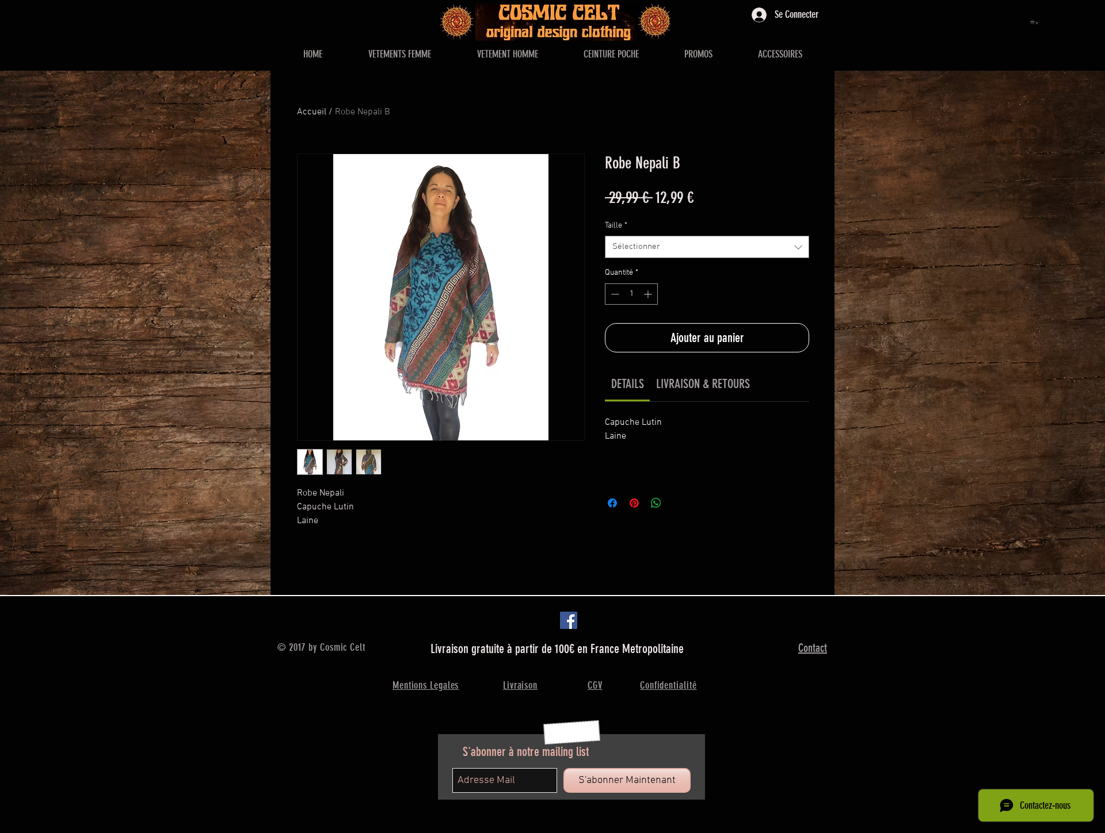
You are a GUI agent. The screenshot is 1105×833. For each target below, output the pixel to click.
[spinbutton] (631, 294)
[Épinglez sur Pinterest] (634, 503)
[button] (1035, 22)
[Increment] (649, 294)
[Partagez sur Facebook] (612, 503)
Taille (616, 226)
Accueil (311, 112)
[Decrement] (614, 294)
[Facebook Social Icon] (568, 620)
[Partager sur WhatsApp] (656, 503)
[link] (627, 383)
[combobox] (707, 247)
